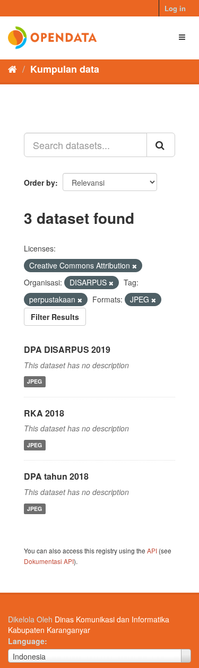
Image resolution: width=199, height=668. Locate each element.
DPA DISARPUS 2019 (67, 349)
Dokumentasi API (49, 561)
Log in (175, 8)
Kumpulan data (64, 69)
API (152, 550)
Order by (39, 182)
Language (26, 641)
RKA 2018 (44, 413)
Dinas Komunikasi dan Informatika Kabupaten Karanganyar (88, 624)
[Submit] (160, 145)
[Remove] (134, 266)
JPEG (34, 382)
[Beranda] (12, 68)
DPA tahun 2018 (56, 476)
